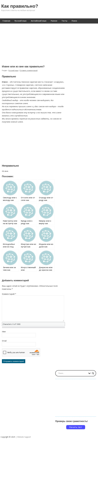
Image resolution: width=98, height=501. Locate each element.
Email (4, 340)
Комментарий (9, 294)
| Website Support (23, 437)
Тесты (64, 21)
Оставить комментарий (29, 70)
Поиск (74, 21)
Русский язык (21, 21)
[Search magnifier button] (93, 373)
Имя (4, 331)
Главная (6, 21)
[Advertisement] (49, 42)
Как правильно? (19, 6)
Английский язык (38, 21)
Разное (54, 21)
